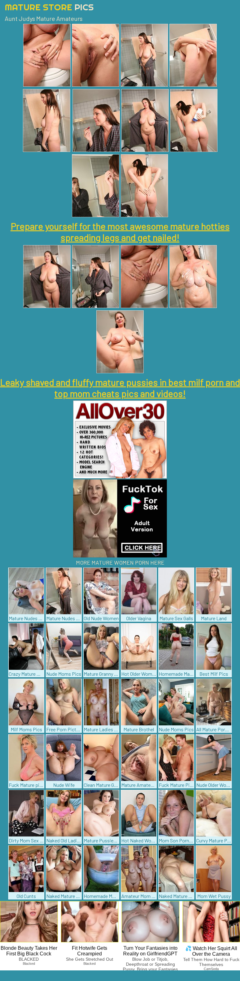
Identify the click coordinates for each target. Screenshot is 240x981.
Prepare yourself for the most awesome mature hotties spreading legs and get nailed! (120, 231)
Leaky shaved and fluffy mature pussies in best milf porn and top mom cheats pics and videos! (120, 387)
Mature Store (49, 7)
